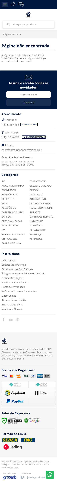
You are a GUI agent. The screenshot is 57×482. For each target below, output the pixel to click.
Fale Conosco (9, 260)
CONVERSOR (9, 190)
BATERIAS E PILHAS (13, 212)
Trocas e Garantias (12, 304)
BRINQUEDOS (9, 238)
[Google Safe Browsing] (32, 420)
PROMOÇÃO (36, 234)
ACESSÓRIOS (9, 207)
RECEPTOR (8, 198)
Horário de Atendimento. (15, 282)
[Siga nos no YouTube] (10, 320)
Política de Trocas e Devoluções (19, 291)
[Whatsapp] (50, 475)
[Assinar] (28, 102)
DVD (4, 229)
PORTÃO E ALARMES (13, 234)
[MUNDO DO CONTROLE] (28, 14)
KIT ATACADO (37, 229)
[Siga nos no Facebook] (3, 320)
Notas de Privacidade (13, 286)
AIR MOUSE (36, 238)
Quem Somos (9, 295)
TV (3, 181)
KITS (4, 203)
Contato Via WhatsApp (14, 264)
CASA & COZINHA (11, 243)
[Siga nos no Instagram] (17, 320)
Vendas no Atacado (12, 308)
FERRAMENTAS (38, 181)
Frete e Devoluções (12, 277)
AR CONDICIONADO (13, 185)
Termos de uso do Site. (14, 300)
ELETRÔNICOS (10, 194)
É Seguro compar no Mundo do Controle (23, 273)
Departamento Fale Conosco (17, 269)
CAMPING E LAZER (40, 203)
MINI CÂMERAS (10, 225)
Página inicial (10, 34)
